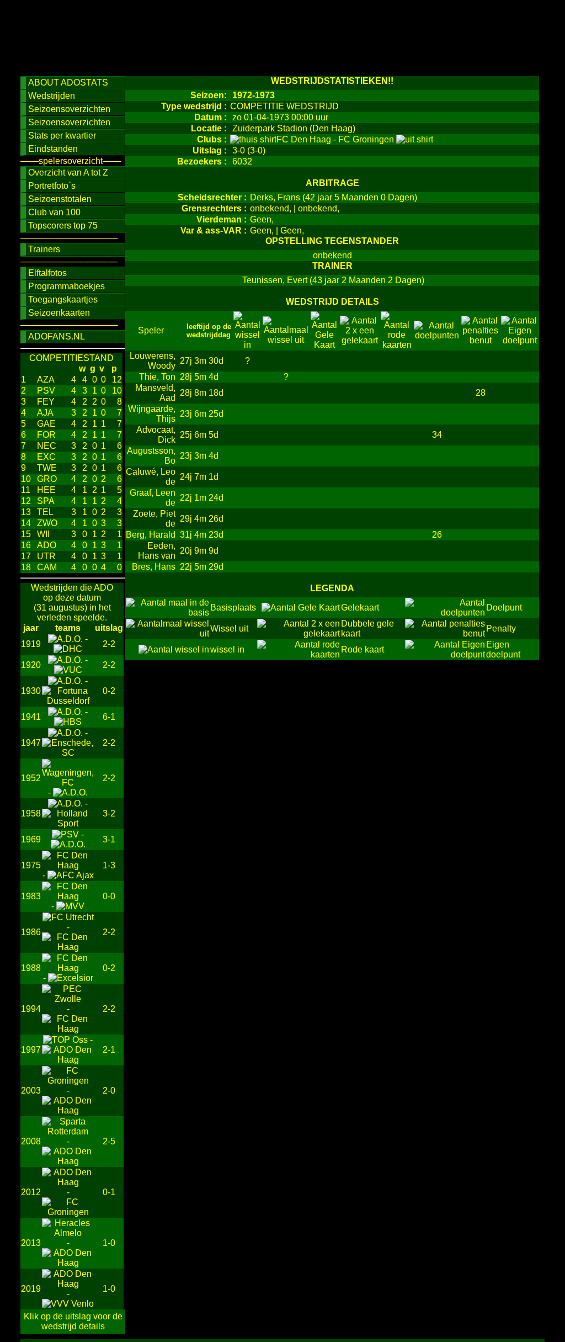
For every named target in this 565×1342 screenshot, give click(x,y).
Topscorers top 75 (63, 225)
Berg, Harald (150, 534)
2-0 (109, 1090)
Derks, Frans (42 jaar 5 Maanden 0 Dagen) (333, 197)
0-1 (109, 1192)
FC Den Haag (304, 139)
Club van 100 (54, 212)
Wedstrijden (51, 95)
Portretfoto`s (52, 185)
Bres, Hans (153, 566)
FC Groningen (367, 139)
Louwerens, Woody (152, 360)
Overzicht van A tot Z (68, 172)
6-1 (109, 717)
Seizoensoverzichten (69, 109)
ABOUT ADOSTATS (68, 82)
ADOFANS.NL (56, 336)
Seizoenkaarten (59, 312)
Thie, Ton (157, 376)
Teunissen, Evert (275, 280)
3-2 (109, 813)
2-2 (109, 644)
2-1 (109, 1049)
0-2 (109, 691)
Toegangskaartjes (63, 299)
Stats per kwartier (62, 135)
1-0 (109, 1243)
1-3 (109, 865)
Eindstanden (53, 148)
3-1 (109, 839)
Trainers (44, 249)
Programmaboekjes (66, 286)
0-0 (109, 896)
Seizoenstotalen (60, 199)
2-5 (109, 1141)
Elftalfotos (47, 273)
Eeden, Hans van (156, 550)
